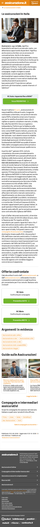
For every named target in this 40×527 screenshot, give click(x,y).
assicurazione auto (29, 275)
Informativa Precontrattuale (8, 508)
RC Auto (20, 292)
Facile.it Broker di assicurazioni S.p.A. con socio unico (14, 490)
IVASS (12, 492)
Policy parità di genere (7, 503)
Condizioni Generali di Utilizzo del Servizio (12, 506)
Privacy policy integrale (7, 505)
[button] (2, 3)
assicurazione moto (12, 278)
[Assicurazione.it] (16, 4)
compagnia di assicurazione (12, 232)
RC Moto (20, 311)
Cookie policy (5, 499)
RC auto (17, 110)
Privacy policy (5, 497)
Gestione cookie (5, 501)
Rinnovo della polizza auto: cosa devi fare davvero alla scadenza (13, 381)
